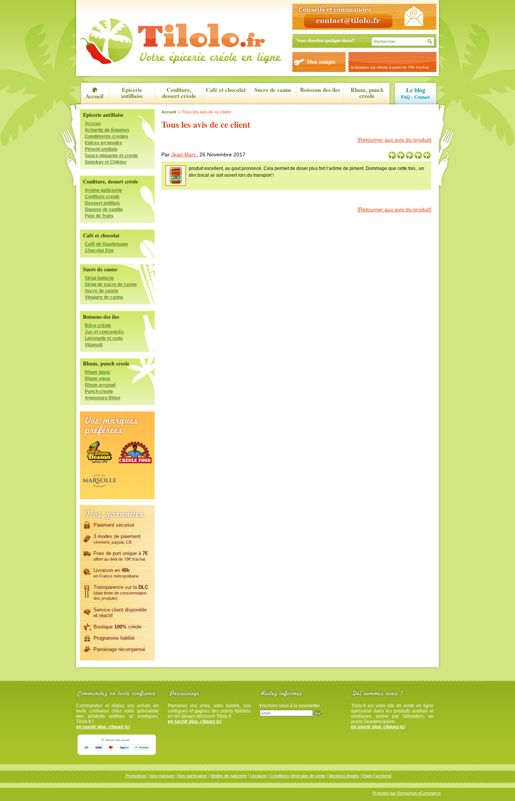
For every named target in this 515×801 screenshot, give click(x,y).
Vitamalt (94, 344)
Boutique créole (117, 627)
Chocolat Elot (99, 250)
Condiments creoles (106, 136)
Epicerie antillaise (132, 93)
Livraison (258, 775)
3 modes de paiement (117, 538)
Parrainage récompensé (119, 649)
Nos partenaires (192, 775)
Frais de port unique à (120, 555)
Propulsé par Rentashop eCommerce (406, 793)
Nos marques (162, 775)
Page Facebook (377, 775)
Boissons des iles (320, 90)
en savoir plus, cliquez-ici (378, 726)
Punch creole (99, 391)
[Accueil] (180, 41)
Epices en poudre (103, 142)
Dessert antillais (102, 203)
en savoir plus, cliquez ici (103, 726)
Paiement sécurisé (113, 525)
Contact (422, 97)
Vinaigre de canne (104, 297)
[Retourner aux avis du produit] (394, 140)
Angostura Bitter (103, 397)
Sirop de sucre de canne (111, 284)
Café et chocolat (226, 90)
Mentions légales (344, 775)
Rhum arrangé (100, 385)
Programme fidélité (114, 638)
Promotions (136, 775)
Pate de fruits (99, 216)
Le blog (415, 90)
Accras (93, 123)
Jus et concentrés (104, 332)
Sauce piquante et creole (111, 155)
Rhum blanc (97, 372)
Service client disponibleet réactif (120, 612)
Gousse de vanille (104, 209)
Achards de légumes (107, 130)
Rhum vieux (97, 378)
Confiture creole (102, 196)
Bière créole (98, 325)
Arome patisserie (103, 190)
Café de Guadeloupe (106, 244)
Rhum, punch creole (367, 93)
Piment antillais (101, 149)
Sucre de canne (272, 90)
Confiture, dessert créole (179, 93)
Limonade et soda (104, 338)
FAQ (405, 97)
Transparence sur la (120, 592)
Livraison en (116, 572)
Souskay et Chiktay (106, 162)
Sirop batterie (99, 278)
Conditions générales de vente (297, 775)
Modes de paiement (229, 775)
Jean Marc (183, 154)
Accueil (94, 95)
